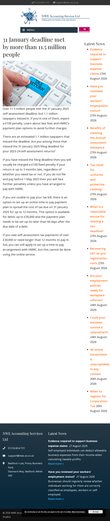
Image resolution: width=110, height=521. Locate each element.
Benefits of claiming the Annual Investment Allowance (98, 137)
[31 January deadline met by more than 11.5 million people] (37, 104)
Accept (96, 511)
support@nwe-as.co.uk (67, 2)
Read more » (56, 463)
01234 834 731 (42, 2)
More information (78, 512)
